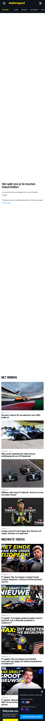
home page (6, 203)
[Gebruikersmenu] (40, 3)
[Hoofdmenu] (4, 3)
